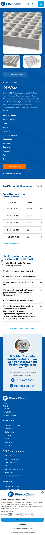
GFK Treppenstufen (12, 459)
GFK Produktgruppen (12, 425)
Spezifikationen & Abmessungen (18, 186)
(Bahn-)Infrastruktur (12, 490)
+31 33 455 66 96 (24, 380)
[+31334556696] (2, 264)
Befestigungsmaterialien (14, 476)
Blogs (7, 439)
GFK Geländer (10, 466)
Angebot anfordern (13, 167)
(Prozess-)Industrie (12, 486)
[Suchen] (28, 4)
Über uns (8, 442)
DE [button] (33, 4)
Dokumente (9, 432)
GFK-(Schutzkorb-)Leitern (14, 469)
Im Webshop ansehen (12, 173)
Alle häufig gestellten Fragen (22, 328)
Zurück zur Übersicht (16, 75)
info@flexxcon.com (24, 385)
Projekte (8, 435)
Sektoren (8, 429)
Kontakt (8, 445)
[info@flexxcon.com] (2, 261)
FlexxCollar (9, 472)
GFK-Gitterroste (11, 456)
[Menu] (41, 4)
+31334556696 (12, 412)
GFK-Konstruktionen (12, 462)
